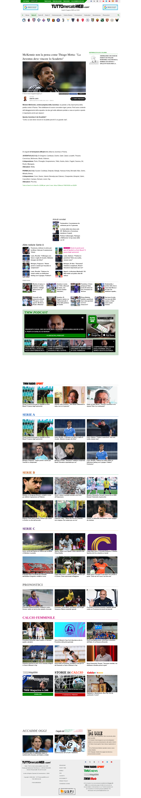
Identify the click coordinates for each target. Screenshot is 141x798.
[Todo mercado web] (113, 1)
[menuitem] (22, 15)
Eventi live (34, 1)
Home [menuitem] (27, 15)
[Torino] (107, 20)
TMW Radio (47, 1)
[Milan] (78, 20)
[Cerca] (118, 15)
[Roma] (97, 20)
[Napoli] (88, 20)
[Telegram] (106, 1)
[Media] (109, 1)
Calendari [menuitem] (87, 15)
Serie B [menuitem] (40, 15)
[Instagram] (100, 1)
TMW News (66, 1)
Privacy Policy (63, 781)
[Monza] (83, 20)
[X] (94, 1)
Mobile (61, 770)
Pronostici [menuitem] (106, 15)
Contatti (62, 775)
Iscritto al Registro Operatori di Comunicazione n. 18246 (36, 773)
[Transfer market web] (116, 1)
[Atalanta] (24, 20)
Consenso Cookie (64, 783)
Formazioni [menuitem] (78, 15)
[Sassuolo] (102, 20)
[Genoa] (53, 20)
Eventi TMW (62, 768)
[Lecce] (73, 20)
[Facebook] (91, 1)
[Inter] (58, 20)
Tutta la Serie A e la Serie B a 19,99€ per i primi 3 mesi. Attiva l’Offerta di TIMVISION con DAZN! (50, 185)
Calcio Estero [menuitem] (68, 15)
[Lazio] (68, 20)
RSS (60, 773)
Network (26, 1)
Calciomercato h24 (77, 1)
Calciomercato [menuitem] (56, 15)
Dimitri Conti (34, 98)
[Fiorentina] (44, 20)
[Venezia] (117, 20)
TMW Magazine (57, 1)
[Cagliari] (34, 20)
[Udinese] (112, 20)
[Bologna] (29, 20)
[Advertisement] (103, 128)
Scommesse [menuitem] (97, 15)
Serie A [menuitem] (34, 15)
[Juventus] (63, 20)
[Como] (39, 20)
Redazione (62, 765)
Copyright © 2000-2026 (29, 777)
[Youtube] (103, 1)
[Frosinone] (48, 20)
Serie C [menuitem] (47, 15)
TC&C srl (30, 766)
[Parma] (92, 20)
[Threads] (97, 1)
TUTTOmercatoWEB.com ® (42, 777)
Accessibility (63, 778)
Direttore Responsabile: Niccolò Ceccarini (36, 769)
